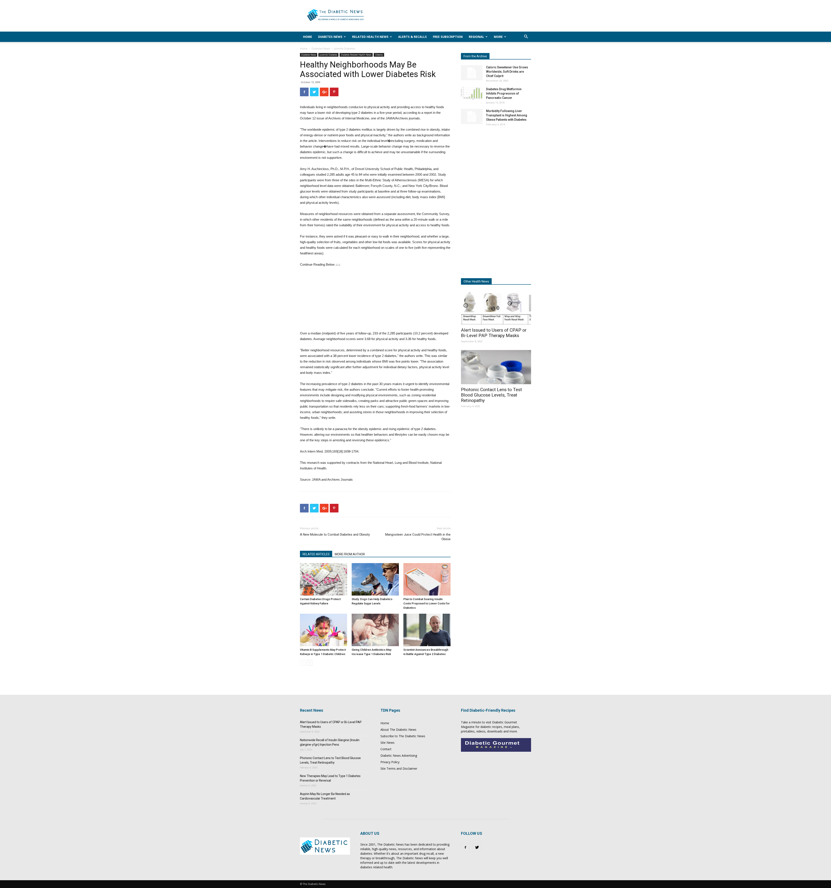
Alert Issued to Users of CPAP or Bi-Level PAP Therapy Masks (494, 333)
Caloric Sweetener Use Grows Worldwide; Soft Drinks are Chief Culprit (507, 72)
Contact (385, 749)
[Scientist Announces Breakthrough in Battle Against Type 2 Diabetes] (427, 630)
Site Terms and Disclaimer (398, 768)
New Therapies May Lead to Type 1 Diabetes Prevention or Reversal (330, 778)
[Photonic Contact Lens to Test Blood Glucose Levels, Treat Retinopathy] (496, 367)
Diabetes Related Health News (356, 54)
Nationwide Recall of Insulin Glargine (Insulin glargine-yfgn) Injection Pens (329, 742)
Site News (387, 742)
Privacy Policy (389, 762)
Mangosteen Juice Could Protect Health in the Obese (418, 537)
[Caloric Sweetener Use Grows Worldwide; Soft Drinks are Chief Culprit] (472, 72)
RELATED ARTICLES (316, 554)
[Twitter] (477, 847)
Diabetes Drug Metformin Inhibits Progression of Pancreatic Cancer (504, 93)
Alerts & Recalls (412, 37)
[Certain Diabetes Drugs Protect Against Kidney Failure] (323, 579)
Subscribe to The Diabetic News (402, 736)
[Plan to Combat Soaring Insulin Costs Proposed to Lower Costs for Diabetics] (427, 579)
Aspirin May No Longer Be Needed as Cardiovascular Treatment (325, 796)
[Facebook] (465, 847)
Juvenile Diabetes (328, 54)
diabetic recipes (491, 727)
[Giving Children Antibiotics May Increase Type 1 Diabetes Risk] (375, 630)
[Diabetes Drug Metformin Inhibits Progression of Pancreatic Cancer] (472, 93)
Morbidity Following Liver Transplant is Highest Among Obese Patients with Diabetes (506, 115)
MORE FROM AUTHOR (350, 554)
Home (307, 37)
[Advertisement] (452, 16)
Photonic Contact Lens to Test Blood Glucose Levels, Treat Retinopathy (491, 395)
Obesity (379, 54)
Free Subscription (448, 37)
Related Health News (370, 37)
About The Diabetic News (398, 729)
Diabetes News (330, 37)
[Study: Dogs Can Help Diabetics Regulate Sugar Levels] (375, 579)
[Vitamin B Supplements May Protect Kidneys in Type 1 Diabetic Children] (323, 630)
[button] (526, 37)
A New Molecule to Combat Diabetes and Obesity (335, 534)
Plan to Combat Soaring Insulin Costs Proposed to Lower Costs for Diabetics (426, 603)
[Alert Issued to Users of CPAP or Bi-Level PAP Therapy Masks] (496, 307)
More (498, 37)
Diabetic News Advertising (398, 755)
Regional (476, 37)
